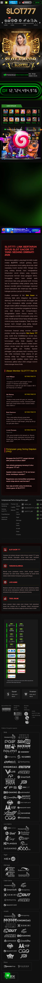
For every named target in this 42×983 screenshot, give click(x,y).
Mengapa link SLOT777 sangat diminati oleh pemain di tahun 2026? (20, 459)
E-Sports (36, 24)
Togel (15, 23)
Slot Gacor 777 (31, 333)
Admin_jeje (28, 504)
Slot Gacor (30, 295)
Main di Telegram (13, 2)
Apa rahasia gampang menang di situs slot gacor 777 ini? (19, 466)
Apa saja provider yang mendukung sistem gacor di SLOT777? (19, 487)
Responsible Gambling (5, 505)
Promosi (13, 504)
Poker (32, 23)
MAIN (5, 111)
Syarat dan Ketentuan (5, 518)
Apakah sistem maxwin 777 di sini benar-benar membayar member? (20, 473)
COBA (30, 133)
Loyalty (13, 507)
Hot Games (6, 24)
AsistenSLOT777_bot (30, 508)
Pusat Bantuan (6, 514)
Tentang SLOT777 (4, 510)
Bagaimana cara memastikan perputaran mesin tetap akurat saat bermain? (20, 480)
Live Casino (12, 24)
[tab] (31, 129)
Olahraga (20, 23)
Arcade (28, 23)
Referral (13, 510)
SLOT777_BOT (29, 511)
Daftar (37, 2)
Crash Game (24, 24)
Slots (9, 23)
